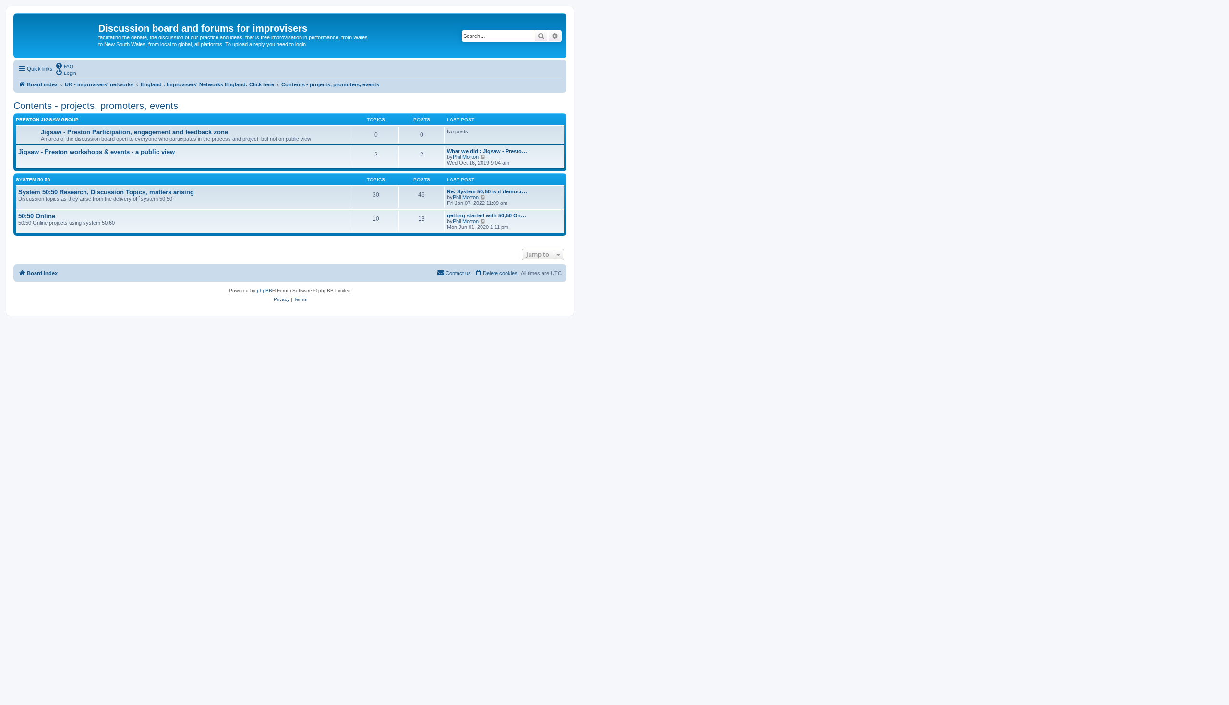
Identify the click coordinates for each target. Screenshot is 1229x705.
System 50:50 (33, 179)
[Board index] (57, 31)
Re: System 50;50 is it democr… (487, 191)
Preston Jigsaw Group (47, 119)
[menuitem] (64, 65)
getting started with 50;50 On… (486, 215)
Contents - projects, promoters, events (95, 105)
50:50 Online (36, 216)
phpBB (264, 290)
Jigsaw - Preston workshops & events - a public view (96, 151)
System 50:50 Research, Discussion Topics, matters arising (106, 192)
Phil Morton (466, 157)
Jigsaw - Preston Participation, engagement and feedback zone (134, 132)
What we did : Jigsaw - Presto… (487, 151)
